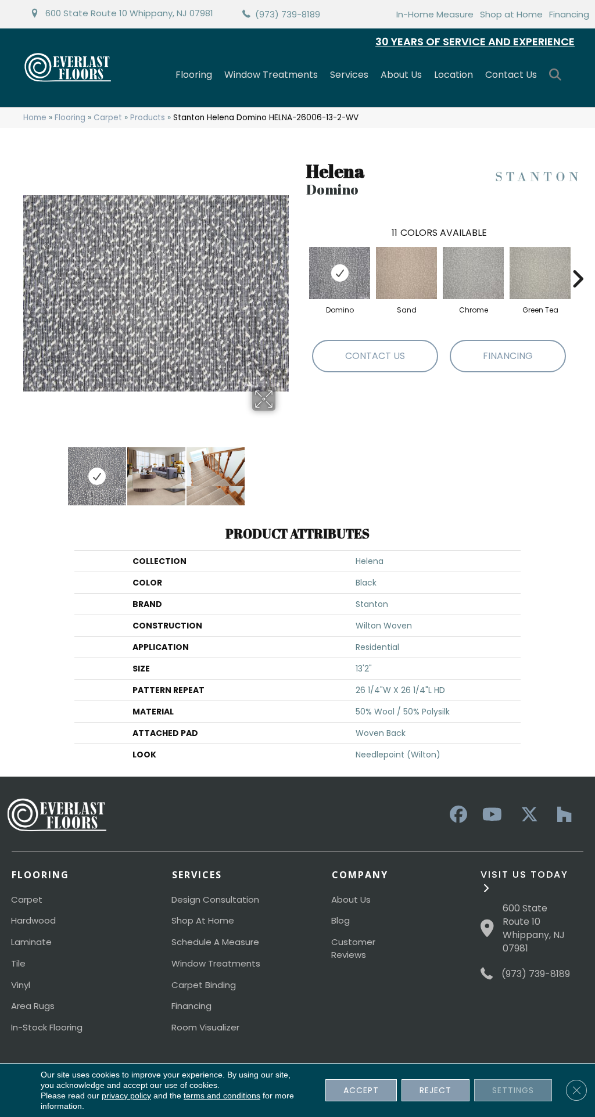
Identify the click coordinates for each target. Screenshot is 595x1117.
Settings (513, 1090)
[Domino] (339, 273)
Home (34, 117)
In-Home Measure (435, 14)
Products (147, 117)
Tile (18, 963)
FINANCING (508, 355)
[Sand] (406, 273)
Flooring (193, 74)
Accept (361, 1090)
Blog (340, 920)
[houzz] (561, 815)
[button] (557, 75)
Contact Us (511, 74)
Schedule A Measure (215, 942)
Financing (569, 14)
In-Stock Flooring (47, 1027)
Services (349, 74)
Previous (29, 470)
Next (283, 470)
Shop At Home (202, 920)
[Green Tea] (540, 273)
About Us (401, 74)
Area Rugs (33, 1006)
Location (453, 74)
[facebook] (457, 815)
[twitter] (526, 815)
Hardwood (33, 920)
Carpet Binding (203, 985)
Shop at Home (511, 14)
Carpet (108, 117)
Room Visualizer (205, 1027)
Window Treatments (271, 74)
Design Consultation (215, 899)
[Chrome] (473, 273)
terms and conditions (222, 1095)
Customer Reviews (353, 948)
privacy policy (126, 1095)
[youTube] (492, 815)
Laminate (31, 942)
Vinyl (20, 985)
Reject (435, 1090)
